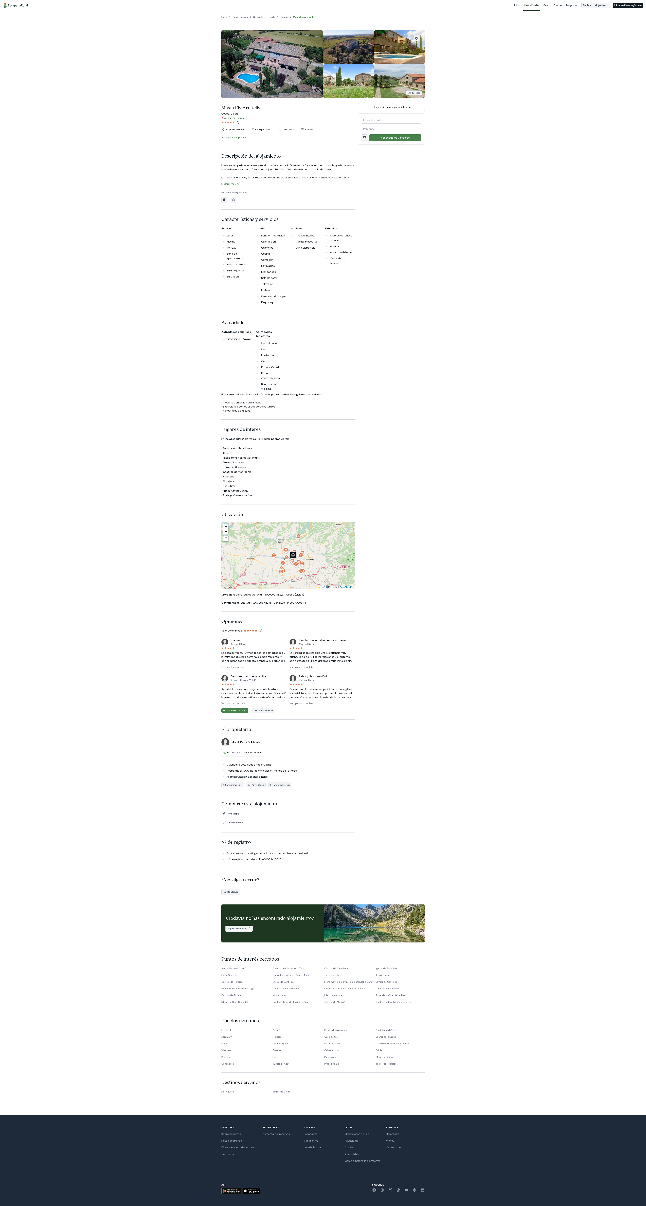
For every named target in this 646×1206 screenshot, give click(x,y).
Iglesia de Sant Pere (387, 968)
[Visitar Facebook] (224, 199)
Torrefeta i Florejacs (387, 1063)
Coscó (276, 1030)
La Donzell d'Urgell (386, 1036)
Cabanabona (331, 1050)
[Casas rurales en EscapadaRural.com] (15, 5)
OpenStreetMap (347, 587)
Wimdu (390, 1140)
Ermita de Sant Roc (386, 981)
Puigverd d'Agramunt (335, 1030)
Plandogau (330, 1057)
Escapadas (310, 1134)
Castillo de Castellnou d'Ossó (289, 968)
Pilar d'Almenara (333, 995)
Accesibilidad (353, 1154)
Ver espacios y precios (395, 137)
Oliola (379, 1050)
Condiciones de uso (357, 1134)
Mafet (224, 1043)
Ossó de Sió (331, 1036)
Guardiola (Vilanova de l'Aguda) (393, 1043)
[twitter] (390, 1191)
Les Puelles (227, 1030)
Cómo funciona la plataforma (363, 1161)
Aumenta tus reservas (276, 1134)
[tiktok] (398, 1191)
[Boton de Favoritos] (416, 38)
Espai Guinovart (230, 975)
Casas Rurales (531, 5)
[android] (231, 1191)
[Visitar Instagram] (233, 199)
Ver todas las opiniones (235, 710)
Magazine (571, 5)
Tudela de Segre (282, 1063)
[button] (294, 553)
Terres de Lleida (281, 1091)
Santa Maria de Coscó (233, 968)
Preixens (225, 1057)
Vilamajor (226, 1050)
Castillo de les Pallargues (286, 988)
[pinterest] (414, 1191)
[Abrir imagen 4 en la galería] (348, 81)
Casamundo (393, 1147)
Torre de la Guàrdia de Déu (391, 995)
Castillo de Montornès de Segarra (394, 1002)
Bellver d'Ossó (332, 1043)
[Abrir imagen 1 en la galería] (272, 64)
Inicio (517, 5)
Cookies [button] (350, 1147)
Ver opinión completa (233, 667)
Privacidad (351, 1140)
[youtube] (406, 1191)
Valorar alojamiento (263, 710)
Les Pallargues (280, 1043)
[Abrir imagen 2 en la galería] (348, 47)
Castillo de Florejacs (232, 981)
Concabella (227, 1063)
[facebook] (374, 1191)
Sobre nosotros (231, 1134)
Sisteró (277, 1050)
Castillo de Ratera (231, 995)
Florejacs (278, 1036)
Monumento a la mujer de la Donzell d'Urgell (348, 981)
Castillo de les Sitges (387, 988)
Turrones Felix (331, 975)
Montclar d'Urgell (385, 1057)
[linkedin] (423, 1191)
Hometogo (392, 1134)
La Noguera (227, 1091)
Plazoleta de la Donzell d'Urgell (238, 988)
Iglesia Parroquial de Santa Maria (291, 975)
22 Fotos (416, 92)
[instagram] (382, 1191)
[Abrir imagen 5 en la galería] (399, 81)
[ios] (251, 1191)
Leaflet (323, 587)
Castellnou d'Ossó (386, 1030)
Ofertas (558, 5)
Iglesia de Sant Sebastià (234, 1002)
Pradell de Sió (331, 1063)
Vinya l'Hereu (280, 995)
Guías (546, 5)
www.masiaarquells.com (234, 192)
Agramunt (226, 1036)
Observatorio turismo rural (237, 1147)
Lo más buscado (314, 1147)
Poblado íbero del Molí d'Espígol (290, 1002)
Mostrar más (228, 183)
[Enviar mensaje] (364, 137)
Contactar (227, 1154)
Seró (275, 1057)
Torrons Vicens (384, 975)
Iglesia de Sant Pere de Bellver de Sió (344, 988)
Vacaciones (311, 1140)
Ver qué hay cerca (234, 117)
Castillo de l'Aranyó (334, 1002)
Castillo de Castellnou (336, 968)
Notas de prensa (231, 1140)
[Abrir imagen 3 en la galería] (399, 47)
